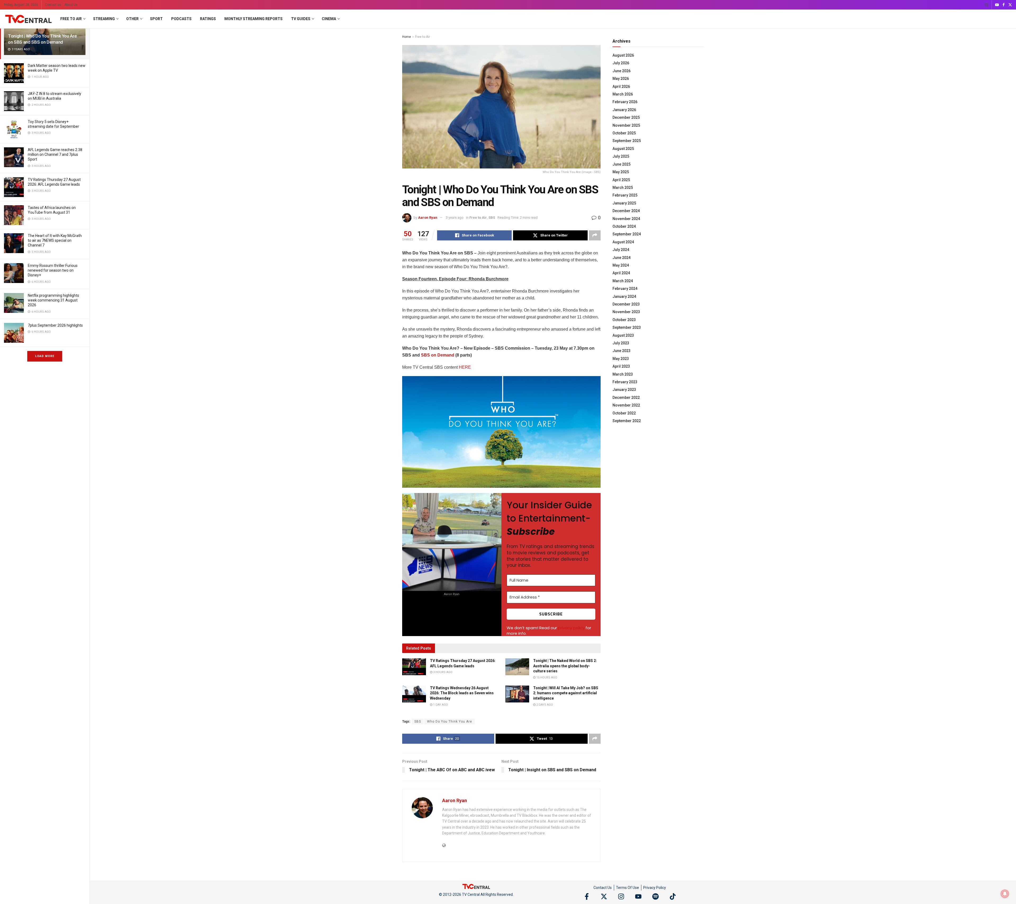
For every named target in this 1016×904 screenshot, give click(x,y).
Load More (44, 356)
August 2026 (623, 55)
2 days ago (544, 704)
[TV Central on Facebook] (586, 896)
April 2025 (621, 180)
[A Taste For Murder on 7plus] (14, 333)
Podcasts (181, 19)
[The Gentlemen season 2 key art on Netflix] (14, 303)
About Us (71, 5)
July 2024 (621, 250)
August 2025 (623, 149)
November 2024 (626, 219)
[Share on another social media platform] (595, 235)
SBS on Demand (437, 355)
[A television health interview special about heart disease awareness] (14, 243)
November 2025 (626, 125)
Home (406, 37)
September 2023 (627, 327)
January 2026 (624, 110)
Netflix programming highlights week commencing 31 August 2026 (53, 300)
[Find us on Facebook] (1004, 5)
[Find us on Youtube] (997, 5)
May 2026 (621, 78)
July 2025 (621, 156)
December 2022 (626, 397)
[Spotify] (655, 896)
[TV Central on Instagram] (621, 896)
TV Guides (300, 19)
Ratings (208, 19)
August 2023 (623, 335)
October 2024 (624, 226)
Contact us (53, 5)
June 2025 (622, 164)
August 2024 (623, 242)
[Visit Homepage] (28, 19)
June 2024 (622, 257)
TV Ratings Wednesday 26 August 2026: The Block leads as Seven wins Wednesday (462, 693)
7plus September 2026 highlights (55, 325)
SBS (491, 218)
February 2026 (625, 102)
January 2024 (624, 296)
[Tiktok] (672, 896)
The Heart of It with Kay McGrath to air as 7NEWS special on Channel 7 (55, 240)
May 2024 (621, 265)
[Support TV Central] (476, 886)
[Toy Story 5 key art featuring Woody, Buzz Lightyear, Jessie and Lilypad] (14, 129)
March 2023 (623, 374)
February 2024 (625, 288)
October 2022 (624, 413)
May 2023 (621, 359)
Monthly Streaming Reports (253, 19)
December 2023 (626, 304)
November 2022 (626, 405)
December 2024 (626, 211)
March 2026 (623, 94)
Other (132, 19)
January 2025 (624, 203)
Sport (156, 19)
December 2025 (626, 117)
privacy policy (571, 628)
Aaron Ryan (427, 218)
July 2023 (621, 343)
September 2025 (627, 141)
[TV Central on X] (604, 896)
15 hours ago (546, 677)
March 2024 (623, 281)
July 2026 (621, 63)
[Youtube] (638, 896)
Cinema (329, 19)
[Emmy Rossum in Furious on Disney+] (14, 273)
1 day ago (440, 704)
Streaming (104, 19)
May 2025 (621, 172)
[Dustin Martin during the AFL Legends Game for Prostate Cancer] (14, 157)
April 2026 (621, 86)
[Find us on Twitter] (1010, 5)
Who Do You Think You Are (449, 721)
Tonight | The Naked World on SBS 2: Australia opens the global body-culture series (565, 666)
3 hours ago (442, 672)
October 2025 (624, 133)
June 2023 (622, 351)
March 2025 (623, 187)
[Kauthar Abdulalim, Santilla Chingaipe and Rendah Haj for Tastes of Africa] (14, 215)
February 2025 (625, 195)
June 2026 (622, 71)
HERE (465, 367)
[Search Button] (986, 5)
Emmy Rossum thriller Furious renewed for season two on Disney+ (53, 270)
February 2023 (625, 382)
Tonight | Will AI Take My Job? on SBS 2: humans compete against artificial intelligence (565, 693)
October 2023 (624, 320)
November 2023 (626, 312)
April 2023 (621, 366)
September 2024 (627, 234)
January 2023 (624, 389)
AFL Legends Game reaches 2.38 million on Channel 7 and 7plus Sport (55, 154)
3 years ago (455, 218)
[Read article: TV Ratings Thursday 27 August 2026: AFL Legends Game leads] (414, 666)
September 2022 (627, 421)
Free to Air (71, 19)
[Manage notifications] (1005, 893)
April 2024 (621, 273)
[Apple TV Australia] (14, 73)
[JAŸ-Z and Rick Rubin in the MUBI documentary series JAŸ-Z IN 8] (14, 101)
